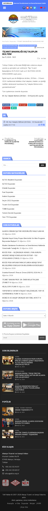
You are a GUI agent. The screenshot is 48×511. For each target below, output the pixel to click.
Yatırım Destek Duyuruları (11, 213)
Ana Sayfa (5, 41)
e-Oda (17, 503)
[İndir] (39, 125)
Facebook (6, 105)
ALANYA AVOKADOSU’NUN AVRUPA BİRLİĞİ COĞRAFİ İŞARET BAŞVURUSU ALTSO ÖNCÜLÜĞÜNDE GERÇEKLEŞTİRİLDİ (29, 361)
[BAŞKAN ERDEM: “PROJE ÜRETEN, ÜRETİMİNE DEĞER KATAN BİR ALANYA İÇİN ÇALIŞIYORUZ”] (7, 375)
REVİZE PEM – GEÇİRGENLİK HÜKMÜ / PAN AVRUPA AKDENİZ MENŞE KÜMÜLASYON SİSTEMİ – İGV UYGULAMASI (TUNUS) (21, 255)
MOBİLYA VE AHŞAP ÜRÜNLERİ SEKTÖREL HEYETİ (20, 298)
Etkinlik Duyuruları (28, 45)
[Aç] (41, 125)
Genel (17, 356)
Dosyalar (40, 47)
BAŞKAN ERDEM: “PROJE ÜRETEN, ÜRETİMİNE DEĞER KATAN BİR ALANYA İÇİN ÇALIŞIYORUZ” (30, 375)
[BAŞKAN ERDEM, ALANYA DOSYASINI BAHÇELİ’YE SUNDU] (7, 422)
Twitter (15, 105)
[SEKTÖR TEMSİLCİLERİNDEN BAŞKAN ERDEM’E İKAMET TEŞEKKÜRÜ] (7, 434)
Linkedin (32, 105)
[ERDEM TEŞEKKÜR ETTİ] (7, 411)
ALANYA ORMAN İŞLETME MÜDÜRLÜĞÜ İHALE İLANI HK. (23, 231)
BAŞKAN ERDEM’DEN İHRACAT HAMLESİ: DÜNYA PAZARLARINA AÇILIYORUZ (27, 388)
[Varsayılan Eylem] (44, 125)
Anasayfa (10, 503)
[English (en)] (44, 7)
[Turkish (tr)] (41, 7)
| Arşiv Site (24, 507)
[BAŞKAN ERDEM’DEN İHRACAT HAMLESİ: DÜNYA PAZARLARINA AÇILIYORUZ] (7, 387)
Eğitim (17, 371)
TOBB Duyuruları (10, 48)
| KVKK (38, 503)
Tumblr (40, 105)
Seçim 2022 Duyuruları (10, 200)
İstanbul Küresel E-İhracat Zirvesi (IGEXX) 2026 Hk (21, 272)
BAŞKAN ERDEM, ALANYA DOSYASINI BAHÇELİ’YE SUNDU (29, 422)
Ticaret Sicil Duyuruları (10, 204)
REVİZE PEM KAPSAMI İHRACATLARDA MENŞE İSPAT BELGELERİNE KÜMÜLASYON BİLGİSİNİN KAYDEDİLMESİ (23, 264)
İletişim (32, 503)
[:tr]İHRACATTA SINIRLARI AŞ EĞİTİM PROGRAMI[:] (12, 140)
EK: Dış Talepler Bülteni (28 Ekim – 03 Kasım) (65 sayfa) (22, 96)
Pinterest (7, 108)
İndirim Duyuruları (8, 196)
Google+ (24, 105)
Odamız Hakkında (26, 407)
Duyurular (13, 41)
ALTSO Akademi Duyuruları (12, 179)
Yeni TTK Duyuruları (9, 217)
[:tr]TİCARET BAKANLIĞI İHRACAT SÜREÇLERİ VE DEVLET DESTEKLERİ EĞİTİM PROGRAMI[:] (35, 142)
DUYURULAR (7, 3)
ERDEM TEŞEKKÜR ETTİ (24, 410)
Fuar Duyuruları (7, 192)
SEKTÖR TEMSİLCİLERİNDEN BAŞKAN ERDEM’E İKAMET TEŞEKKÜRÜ (29, 433)
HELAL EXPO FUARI (9, 286)
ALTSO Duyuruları (10, 45)
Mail (14, 108)
